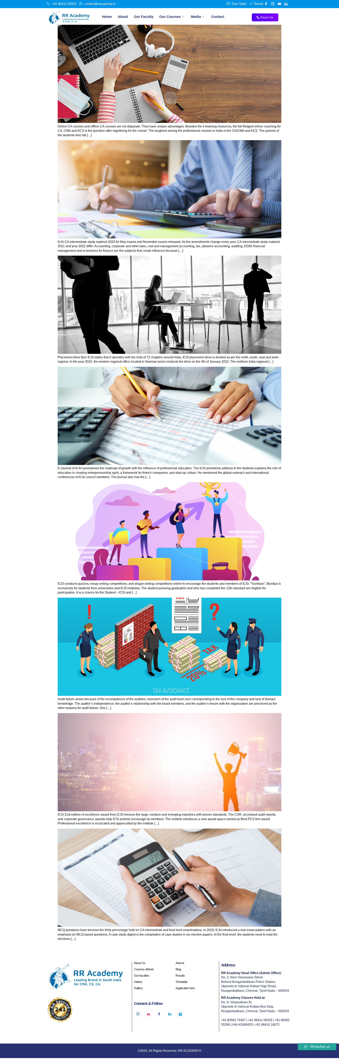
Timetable (181, 981)
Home (107, 17)
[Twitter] (180, 1014)
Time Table (239, 3)
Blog (178, 969)
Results (180, 975)
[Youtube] (279, 4)
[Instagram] (138, 1014)
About (123, 17)
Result (258, 3)
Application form (185, 988)
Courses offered (143, 969)
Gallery (138, 988)
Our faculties (141, 975)
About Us (139, 963)
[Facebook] (266, 4)
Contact (217, 17)
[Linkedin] (286, 4)
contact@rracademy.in (99, 3)
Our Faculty (143, 17)
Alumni (180, 963)
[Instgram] (273, 4)
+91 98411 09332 (64, 3)
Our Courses (170, 17)
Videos (138, 981)
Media (196, 17)
